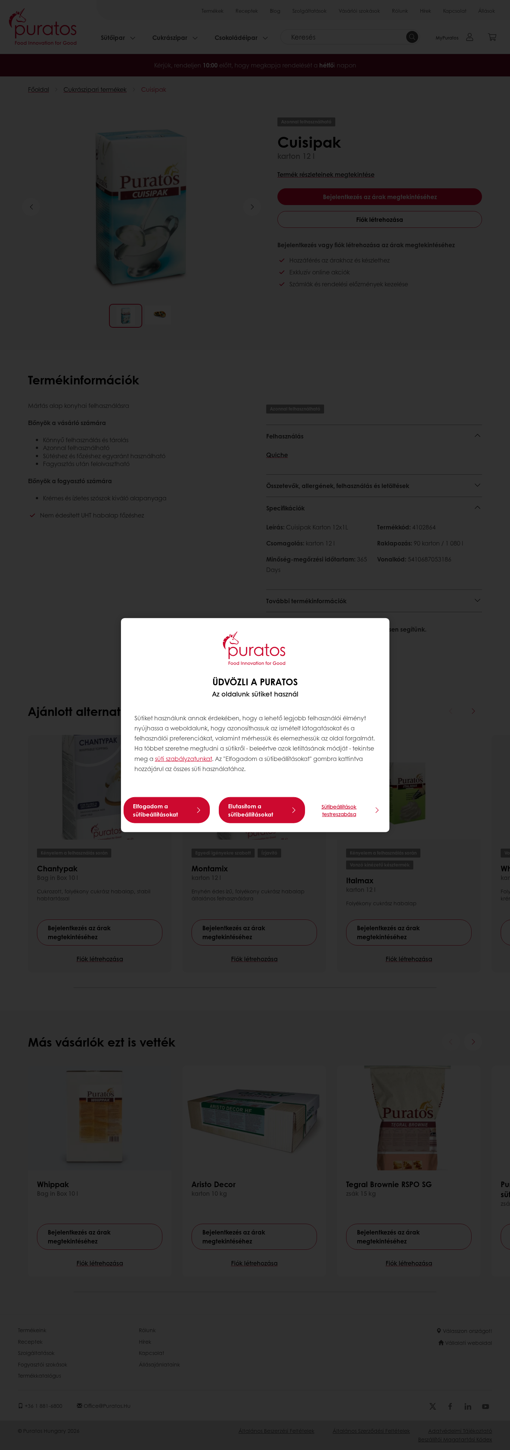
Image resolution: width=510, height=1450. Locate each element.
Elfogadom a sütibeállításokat (155, 810)
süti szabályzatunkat (183, 758)
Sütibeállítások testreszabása (339, 810)
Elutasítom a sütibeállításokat (250, 810)
